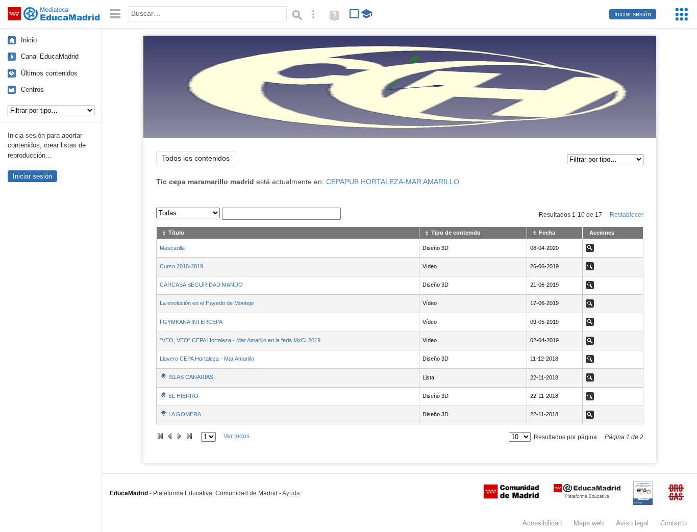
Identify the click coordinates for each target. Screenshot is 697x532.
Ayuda (291, 493)
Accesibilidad (542, 523)
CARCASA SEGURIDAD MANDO (201, 285)
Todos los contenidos (196, 158)
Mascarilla (172, 248)
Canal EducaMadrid (50, 56)
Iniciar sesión (632, 14)
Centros (32, 89)
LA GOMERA (184, 414)
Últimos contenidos (49, 73)
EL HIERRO (183, 396)
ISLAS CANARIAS (190, 377)
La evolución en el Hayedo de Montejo (207, 303)
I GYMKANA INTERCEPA (191, 322)
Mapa (589, 523)
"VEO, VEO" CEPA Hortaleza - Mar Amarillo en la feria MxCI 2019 (240, 340)
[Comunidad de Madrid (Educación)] (511, 496)
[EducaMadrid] (587, 496)
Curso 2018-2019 (181, 266)
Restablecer (626, 215)
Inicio (29, 40)
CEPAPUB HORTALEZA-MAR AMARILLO (392, 182)
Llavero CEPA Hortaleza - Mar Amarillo (207, 359)
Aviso (632, 523)
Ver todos (236, 436)
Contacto (673, 523)
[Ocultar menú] (115, 14)
